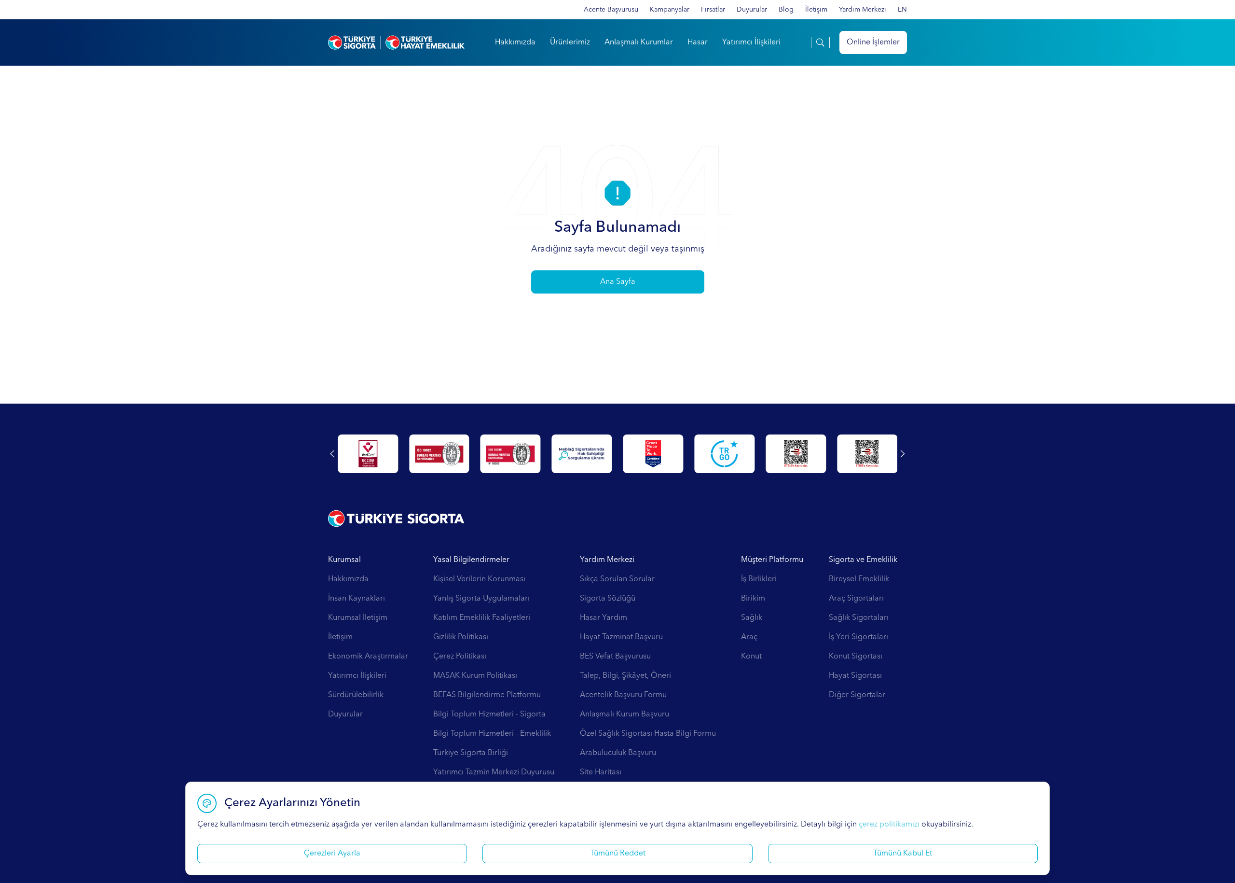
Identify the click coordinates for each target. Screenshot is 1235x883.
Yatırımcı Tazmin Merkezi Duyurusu (493, 772)
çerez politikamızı (889, 824)
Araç (749, 637)
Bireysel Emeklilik (859, 579)
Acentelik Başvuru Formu (623, 695)
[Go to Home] (396, 42)
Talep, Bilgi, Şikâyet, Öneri (625, 676)
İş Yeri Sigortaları (858, 637)
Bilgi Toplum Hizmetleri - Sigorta (489, 714)
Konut (751, 656)
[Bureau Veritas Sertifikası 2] (510, 453)
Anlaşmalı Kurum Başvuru (624, 714)
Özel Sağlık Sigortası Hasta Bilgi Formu (648, 734)
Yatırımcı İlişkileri (751, 42)
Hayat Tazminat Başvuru (621, 637)
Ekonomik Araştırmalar (368, 656)
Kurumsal (344, 560)
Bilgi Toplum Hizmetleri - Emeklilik (492, 734)
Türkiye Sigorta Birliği (470, 753)
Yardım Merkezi (862, 9)
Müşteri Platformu (772, 560)
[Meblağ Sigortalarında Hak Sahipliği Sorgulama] (582, 453)
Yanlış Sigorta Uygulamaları (481, 599)
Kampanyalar (669, 9)
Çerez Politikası (459, 656)
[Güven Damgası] (724, 453)
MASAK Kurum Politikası (475, 676)
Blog (786, 9)
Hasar (697, 42)
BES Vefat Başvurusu (615, 656)
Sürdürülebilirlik (356, 695)
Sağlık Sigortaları (859, 618)
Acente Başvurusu (611, 9)
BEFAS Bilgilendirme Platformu (487, 695)
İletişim (816, 9)
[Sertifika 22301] (368, 453)
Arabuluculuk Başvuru (618, 753)
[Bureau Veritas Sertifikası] (439, 453)
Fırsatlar (713, 9)
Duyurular (752, 9)
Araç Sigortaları (856, 599)
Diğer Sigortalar (857, 695)
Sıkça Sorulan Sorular (617, 579)
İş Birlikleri (759, 579)
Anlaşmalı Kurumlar (638, 42)
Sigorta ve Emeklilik (863, 560)
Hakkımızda (515, 42)
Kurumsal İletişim (357, 618)
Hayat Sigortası (855, 676)
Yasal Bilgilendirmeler (471, 560)
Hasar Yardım (603, 618)
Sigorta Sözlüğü (607, 599)
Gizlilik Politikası (460, 637)
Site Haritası (600, 772)
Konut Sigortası (855, 656)
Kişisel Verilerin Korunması (479, 579)
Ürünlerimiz (570, 42)
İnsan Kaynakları (356, 599)
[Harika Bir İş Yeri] (653, 453)
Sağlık (751, 618)
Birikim (753, 599)
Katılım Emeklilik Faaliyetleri (481, 618)
